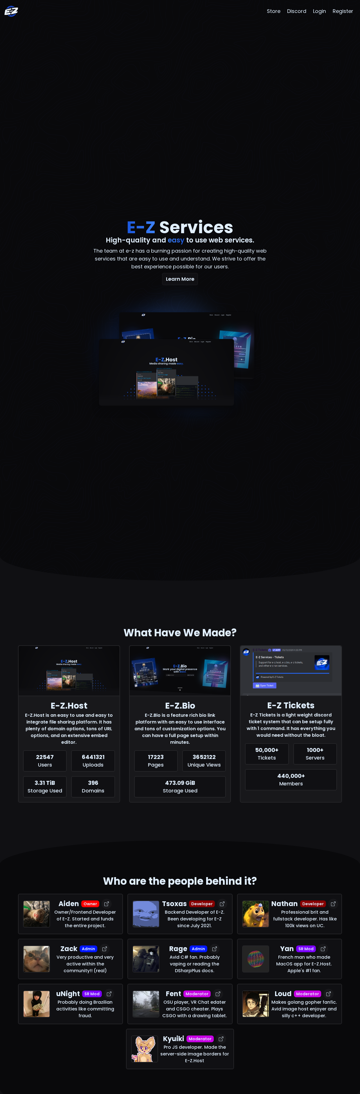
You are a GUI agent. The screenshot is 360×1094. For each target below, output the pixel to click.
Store (273, 11)
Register (343, 11)
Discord (296, 11)
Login (319, 11)
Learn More (180, 278)
